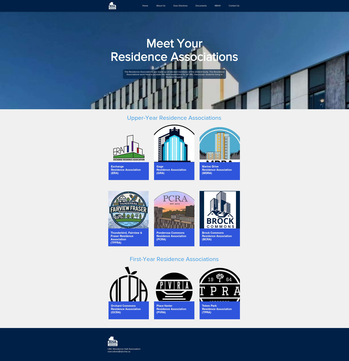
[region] (129, 154)
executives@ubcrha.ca (119, 351)
